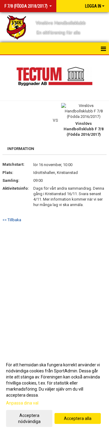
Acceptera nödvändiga (29, 418)
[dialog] (54, 393)
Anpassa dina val (22, 403)
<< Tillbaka (11, 220)
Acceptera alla (77, 418)
